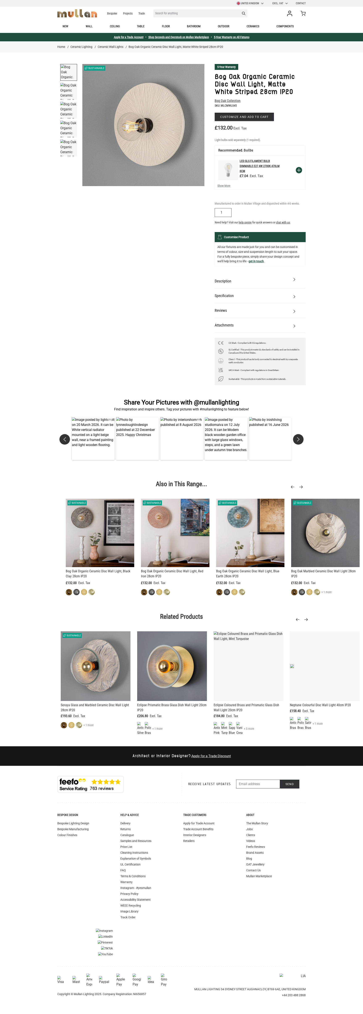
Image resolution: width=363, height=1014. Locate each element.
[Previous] (294, 487)
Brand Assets (255, 852)
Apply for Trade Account (198, 823)
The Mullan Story (257, 823)
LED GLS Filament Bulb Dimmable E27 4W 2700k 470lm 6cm (260, 166)
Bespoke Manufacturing (73, 829)
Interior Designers (194, 835)
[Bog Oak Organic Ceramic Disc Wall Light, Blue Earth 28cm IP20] (250, 533)
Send (289, 784)
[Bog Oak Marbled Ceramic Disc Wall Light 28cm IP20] (325, 533)
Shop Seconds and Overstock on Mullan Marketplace (178, 37)
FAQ (123, 870)
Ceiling (115, 26)
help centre (245, 222)
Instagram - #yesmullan (135, 888)
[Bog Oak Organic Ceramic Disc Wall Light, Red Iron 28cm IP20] (175, 533)
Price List (126, 846)
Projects (128, 13)
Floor (166, 26)
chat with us (283, 222)
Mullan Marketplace (259, 876)
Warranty (126, 882)
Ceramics (253, 26)
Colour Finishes (67, 835)
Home (61, 46)
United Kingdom (250, 3)
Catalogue (127, 835)
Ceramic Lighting (81, 46)
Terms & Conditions (133, 876)
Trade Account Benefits (198, 829)
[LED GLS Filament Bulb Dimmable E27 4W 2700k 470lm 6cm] (228, 170)
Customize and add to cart (244, 117)
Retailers (189, 841)
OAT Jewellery (255, 864)
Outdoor (223, 26)
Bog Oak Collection (228, 101)
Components (285, 26)
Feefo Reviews (255, 846)
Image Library (129, 911)
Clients (250, 835)
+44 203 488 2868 (294, 995)
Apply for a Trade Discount (211, 756)
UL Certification (130, 864)
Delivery (125, 823)
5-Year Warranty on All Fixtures (231, 37)
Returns (125, 829)
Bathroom (194, 26)
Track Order (127, 917)
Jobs (249, 829)
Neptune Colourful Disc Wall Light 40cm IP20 (320, 705)
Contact (301, 3)
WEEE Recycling (130, 905)
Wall (89, 26)
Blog (249, 858)
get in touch (256, 261)
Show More (223, 185)
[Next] (302, 487)
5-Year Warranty (226, 67)
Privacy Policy (129, 893)
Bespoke (112, 13)
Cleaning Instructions (134, 852)
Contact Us (253, 870)
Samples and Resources (135, 841)
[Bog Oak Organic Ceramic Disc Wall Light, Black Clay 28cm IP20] (100, 533)
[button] (93, 438)
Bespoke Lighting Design (73, 823)
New (65, 26)
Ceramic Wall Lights (110, 46)
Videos (250, 841)
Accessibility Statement (135, 899)
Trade (141, 13)
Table (141, 26)
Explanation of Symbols (135, 858)
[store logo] (77, 13)
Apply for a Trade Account (128, 37)
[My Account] (290, 13)
